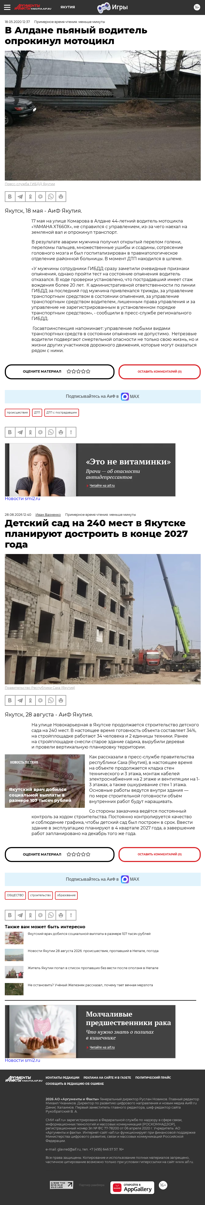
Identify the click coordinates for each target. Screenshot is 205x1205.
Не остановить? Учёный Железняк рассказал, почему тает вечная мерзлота (90, 985)
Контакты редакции (62, 1077)
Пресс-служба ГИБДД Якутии (30, 184)
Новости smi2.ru (22, 498)
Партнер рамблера (91, 1185)
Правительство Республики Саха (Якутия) (40, 688)
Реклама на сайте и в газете (107, 1077)
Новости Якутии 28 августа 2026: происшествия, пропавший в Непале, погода (93, 951)
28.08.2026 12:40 (18, 515)
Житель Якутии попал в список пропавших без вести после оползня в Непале (93, 968)
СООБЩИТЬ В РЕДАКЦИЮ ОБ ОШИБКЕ (75, 1084)
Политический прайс (153, 1077)
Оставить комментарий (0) (160, 371)
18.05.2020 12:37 (17, 22)
